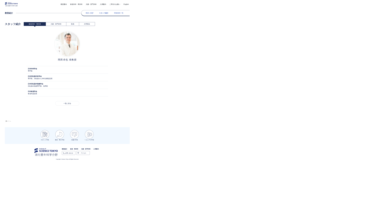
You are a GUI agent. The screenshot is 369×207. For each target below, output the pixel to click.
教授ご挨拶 (89, 13)
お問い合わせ (69, 153)
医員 (72, 24)
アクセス (83, 153)
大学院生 (87, 24)
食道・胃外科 (74, 149)
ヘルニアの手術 (89, 140)
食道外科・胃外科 (35, 24)
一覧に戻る (67, 103)
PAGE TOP (359, 199)
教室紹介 (64, 149)
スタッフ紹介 (103, 13)
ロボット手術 (45, 140)
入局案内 (96, 149)
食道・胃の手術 (59, 140)
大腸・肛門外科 (56, 24)
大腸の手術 (74, 140)
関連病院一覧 (118, 13)
